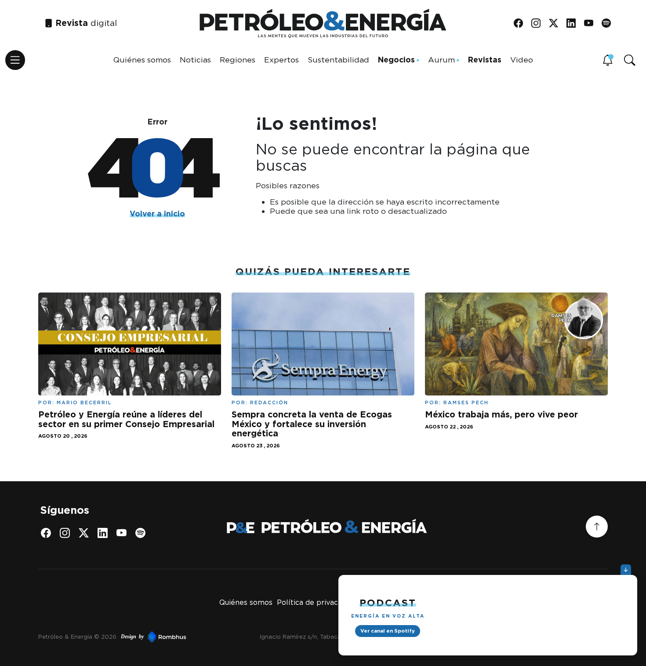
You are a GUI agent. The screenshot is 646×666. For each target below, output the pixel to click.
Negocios (396, 59)
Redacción (269, 402)
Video (521, 59)
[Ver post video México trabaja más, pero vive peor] (516, 343)
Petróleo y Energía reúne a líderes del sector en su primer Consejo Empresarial (126, 419)
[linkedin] (574, 23)
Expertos (281, 59)
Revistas (484, 59)
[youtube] (591, 23)
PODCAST (387, 602)
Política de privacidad (314, 602)
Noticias (195, 59)
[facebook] (521, 23)
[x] (556, 23)
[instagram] (539, 23)
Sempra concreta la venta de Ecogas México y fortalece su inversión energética (312, 424)
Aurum (441, 59)
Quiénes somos (142, 59)
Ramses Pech (466, 402)
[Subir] (597, 527)
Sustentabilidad (338, 59)
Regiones (237, 59)
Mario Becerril (84, 402)
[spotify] (609, 23)
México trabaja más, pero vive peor (501, 414)
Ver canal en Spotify (387, 631)
